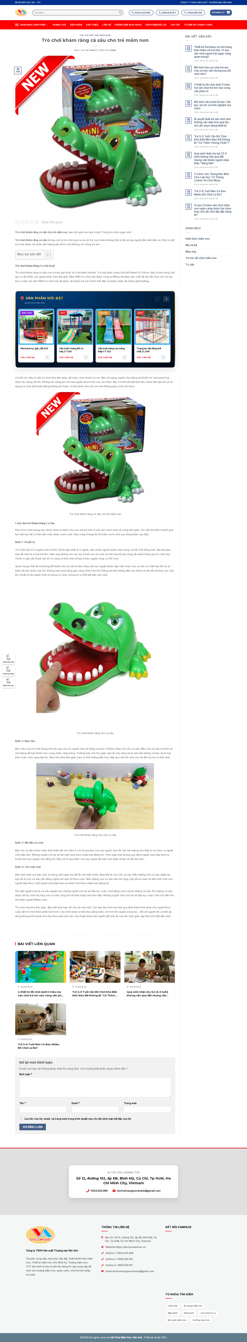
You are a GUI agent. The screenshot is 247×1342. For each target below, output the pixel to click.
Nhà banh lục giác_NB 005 (34, 348)
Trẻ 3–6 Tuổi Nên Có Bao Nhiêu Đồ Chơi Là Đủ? (210, 193)
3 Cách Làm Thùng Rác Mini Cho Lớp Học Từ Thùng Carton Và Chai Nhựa (211, 177)
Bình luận (25, 1074)
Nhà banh (189, 1313)
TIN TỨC (175, 25)
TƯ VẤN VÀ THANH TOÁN (198, 25)
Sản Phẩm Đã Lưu (156, 25)
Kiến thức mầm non (198, 238)
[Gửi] (120, 12)
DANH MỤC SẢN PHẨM (32, 25)
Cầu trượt (172, 1305)
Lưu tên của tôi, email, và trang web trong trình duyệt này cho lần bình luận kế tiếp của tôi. (78, 1118)
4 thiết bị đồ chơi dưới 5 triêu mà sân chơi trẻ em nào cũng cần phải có (212, 88)
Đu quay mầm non (193, 1305)
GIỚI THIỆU (92, 25)
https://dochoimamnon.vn (131, 1247)
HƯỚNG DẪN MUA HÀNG (128, 25)
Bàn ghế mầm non (177, 1320)
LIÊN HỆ (106, 25)
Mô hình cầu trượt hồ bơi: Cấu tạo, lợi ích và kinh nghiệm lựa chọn (212, 105)
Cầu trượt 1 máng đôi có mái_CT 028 (71, 350)
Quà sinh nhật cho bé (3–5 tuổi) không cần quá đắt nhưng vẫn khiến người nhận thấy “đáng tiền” (211, 158)
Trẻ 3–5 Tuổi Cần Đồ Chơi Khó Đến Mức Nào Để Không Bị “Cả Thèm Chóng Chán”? (212, 139)
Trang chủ (59, 25)
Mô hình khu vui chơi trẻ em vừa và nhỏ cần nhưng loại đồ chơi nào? (212, 70)
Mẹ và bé (191, 245)
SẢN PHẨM (76, 25)
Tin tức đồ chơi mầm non (95, 35)
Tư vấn (190, 264)
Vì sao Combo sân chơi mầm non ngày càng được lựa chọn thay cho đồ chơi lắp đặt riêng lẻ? (212, 210)
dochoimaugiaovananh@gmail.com (133, 1271)
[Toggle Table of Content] (46, 255)
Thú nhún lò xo (208, 1313)
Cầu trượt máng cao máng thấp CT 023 (111, 350)
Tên (22, 1103)
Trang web (130, 1103)
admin (113, 50)
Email (76, 1103)
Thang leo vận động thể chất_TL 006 (149, 350)
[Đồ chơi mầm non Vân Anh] (21, 12)
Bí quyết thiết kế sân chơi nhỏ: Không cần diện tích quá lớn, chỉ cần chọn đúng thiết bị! (212, 122)
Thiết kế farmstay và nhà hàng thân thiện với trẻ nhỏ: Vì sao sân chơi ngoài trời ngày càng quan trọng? (213, 51)
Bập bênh (173, 1313)
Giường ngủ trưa (201, 1320)
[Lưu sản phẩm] (47, 357)
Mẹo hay (191, 251)
